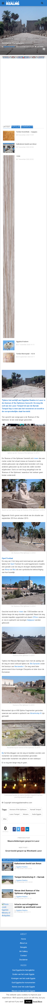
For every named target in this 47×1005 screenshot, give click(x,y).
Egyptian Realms (8, 38)
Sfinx (5, 819)
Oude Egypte (36, 814)
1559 (18, 156)
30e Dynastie (35, 664)
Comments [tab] (27, 127)
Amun (7, 569)
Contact (23, 955)
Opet (4, 558)
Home (23, 939)
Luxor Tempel (17, 406)
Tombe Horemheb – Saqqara (26, 131)
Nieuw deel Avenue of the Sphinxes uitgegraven (26, 891)
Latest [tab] (6, 127)
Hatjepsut (30, 620)
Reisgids (23, 947)
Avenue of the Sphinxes (14, 403)
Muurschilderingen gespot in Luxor (23, 841)
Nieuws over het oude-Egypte (23, 991)
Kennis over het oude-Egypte (23, 987)
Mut (14, 569)
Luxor (40, 400)
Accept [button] (28, 1002)
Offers (35, 617)
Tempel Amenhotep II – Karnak (29, 877)
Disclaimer (23, 960)
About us (23, 943)
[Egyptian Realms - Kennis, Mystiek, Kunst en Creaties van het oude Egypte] (13, 3)
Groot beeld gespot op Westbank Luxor (23, 851)
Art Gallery (23, 951)
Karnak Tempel (35, 809)
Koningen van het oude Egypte (23, 978)
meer (36, 458)
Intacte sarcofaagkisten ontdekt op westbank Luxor (27, 905)
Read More (37, 1001)
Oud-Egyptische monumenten (23, 982)
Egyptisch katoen (22, 341)
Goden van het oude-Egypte (23, 974)
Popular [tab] (15, 127)
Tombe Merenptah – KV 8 (25, 353)
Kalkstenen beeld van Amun (26, 144)
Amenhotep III (35, 713)
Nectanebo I (19, 666)
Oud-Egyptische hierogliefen (23, 970)
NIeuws (25, 814)
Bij (3, 753)
